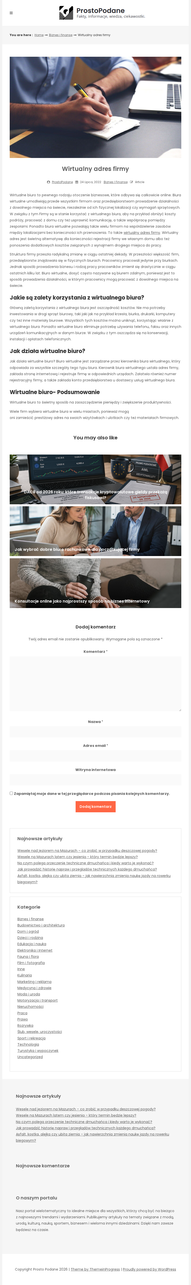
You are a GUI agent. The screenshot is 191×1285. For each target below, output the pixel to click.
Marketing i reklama (34, 981)
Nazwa (95, 721)
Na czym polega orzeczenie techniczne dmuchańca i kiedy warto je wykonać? (85, 863)
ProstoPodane (62, 182)
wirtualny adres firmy (142, 232)
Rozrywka (25, 1025)
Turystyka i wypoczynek (37, 1050)
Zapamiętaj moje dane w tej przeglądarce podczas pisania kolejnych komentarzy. (92, 793)
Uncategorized (30, 1056)
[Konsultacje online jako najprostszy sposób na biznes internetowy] (95, 583)
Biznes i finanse (60, 35)
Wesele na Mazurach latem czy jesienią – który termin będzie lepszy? (77, 856)
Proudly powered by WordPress (149, 1269)
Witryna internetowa (95, 769)
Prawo (22, 1019)
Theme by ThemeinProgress (95, 1269)
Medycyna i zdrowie (34, 987)
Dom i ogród (28, 931)
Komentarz (96, 651)
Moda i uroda (28, 994)
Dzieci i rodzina (30, 937)
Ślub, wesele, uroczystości (39, 1031)
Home (39, 35)
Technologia (28, 1044)
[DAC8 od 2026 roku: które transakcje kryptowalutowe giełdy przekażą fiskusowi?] (95, 479)
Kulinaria (24, 975)
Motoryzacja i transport (37, 1000)
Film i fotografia (31, 962)
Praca (22, 1013)
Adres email (95, 745)
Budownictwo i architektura (41, 925)
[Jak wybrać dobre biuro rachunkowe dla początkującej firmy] (95, 531)
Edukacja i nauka (31, 943)
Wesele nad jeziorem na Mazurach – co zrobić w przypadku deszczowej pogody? (87, 850)
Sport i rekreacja (31, 1038)
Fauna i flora (28, 956)
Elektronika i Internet (34, 950)
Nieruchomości (30, 1006)
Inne (21, 969)
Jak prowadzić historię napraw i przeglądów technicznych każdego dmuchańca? (87, 869)
